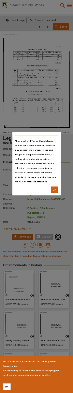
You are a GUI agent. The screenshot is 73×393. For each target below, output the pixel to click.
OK (54, 190)
